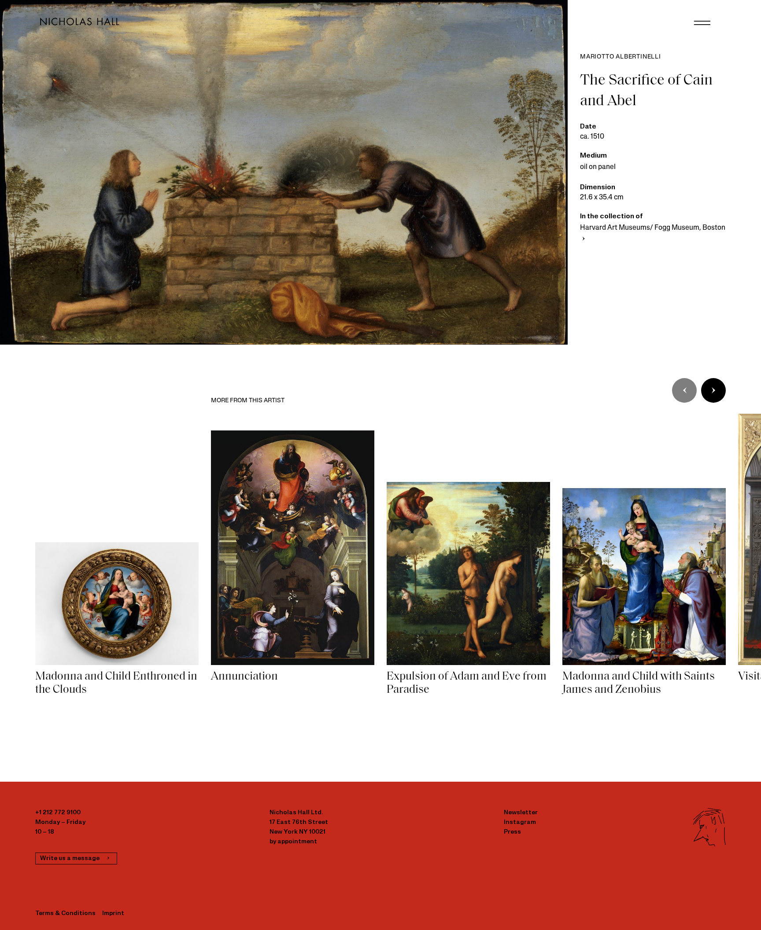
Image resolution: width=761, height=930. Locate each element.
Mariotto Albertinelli (620, 57)
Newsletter (521, 812)
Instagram (520, 822)
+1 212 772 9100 (58, 812)
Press (512, 832)
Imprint (113, 913)
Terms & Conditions (65, 913)
